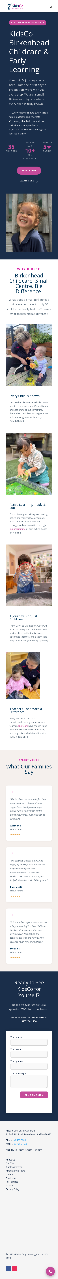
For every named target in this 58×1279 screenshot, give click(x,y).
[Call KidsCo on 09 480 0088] (50, 1271)
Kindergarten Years (15, 1170)
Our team (23, 725)
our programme (18, 528)
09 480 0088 (38, 1017)
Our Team (11, 1163)
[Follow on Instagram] (14, 1268)
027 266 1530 (29, 1021)
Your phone (17, 1061)
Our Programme (14, 1166)
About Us (10, 1159)
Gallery (9, 1174)
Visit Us (9, 1185)
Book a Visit (29, 170)
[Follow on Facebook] (8, 1268)
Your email (16, 1049)
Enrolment (11, 1178)
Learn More (27, 180)
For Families (12, 1181)
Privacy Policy (12, 1189)
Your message (18, 1073)
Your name (16, 1037)
